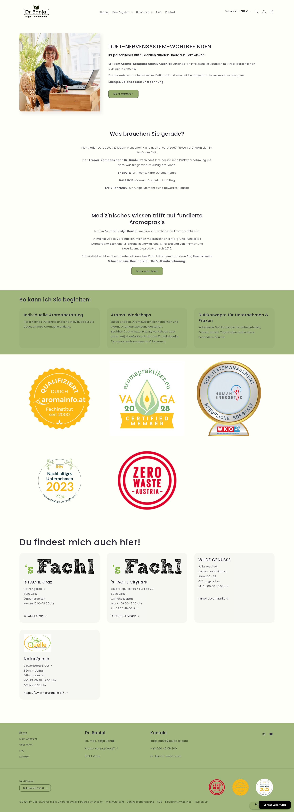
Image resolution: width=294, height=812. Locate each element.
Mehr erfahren (123, 93)
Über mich (25, 744)
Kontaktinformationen (178, 801)
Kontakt (24, 756)
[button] (122, 12)
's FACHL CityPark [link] (123, 616)
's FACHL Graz (33, 616)
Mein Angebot (28, 738)
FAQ (21, 750)
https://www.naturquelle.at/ (44, 693)
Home (23, 732)
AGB (159, 801)
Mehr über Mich (147, 271)
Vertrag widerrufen (275, 804)
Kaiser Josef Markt (211, 599)
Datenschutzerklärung (140, 801)
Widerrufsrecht (115, 801)
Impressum (201, 801)
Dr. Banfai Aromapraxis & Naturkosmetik (53, 801)
